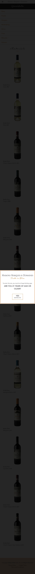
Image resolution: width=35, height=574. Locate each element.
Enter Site (17, 296)
